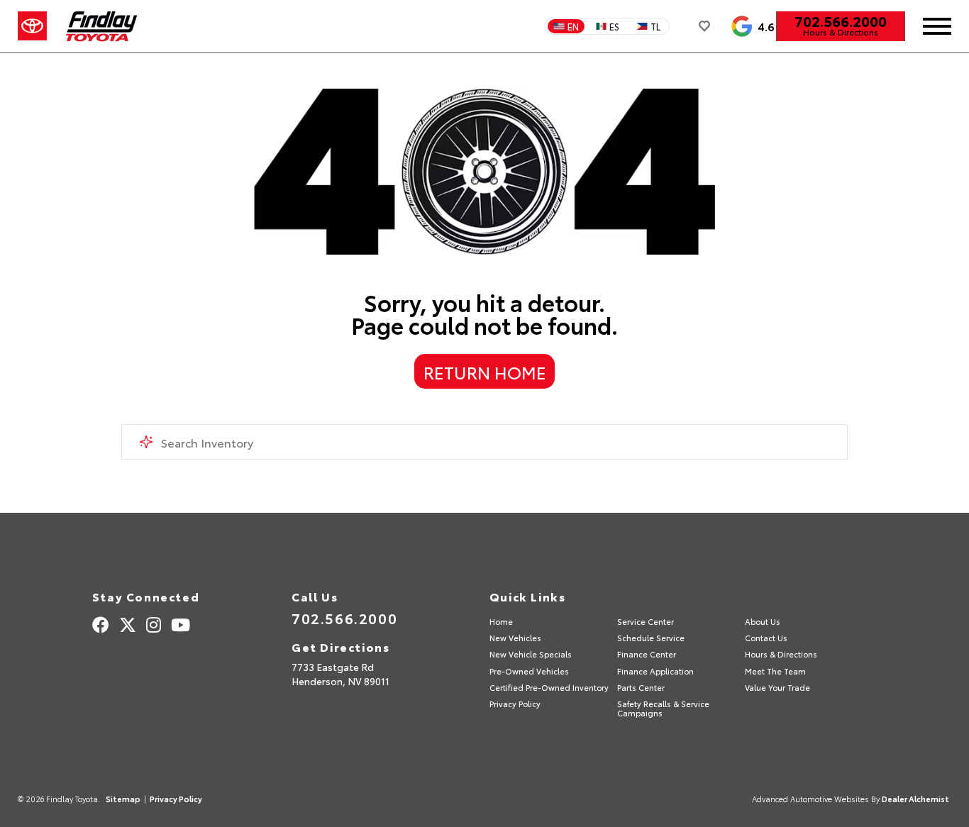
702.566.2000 (840, 20)
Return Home (484, 372)
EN (573, 26)
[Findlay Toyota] (102, 26)
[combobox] (484, 442)
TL (655, 26)
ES (614, 26)
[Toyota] (32, 26)
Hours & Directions (840, 32)
